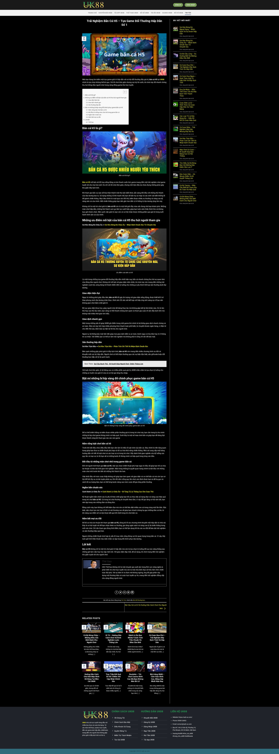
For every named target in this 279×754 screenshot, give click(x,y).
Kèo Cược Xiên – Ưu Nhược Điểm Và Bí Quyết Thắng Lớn (187, 176)
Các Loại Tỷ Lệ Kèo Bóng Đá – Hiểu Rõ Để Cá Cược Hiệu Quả (188, 118)
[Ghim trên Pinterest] (128, 592)
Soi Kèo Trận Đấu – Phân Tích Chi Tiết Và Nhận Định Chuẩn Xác (188, 140)
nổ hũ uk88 (178, 13)
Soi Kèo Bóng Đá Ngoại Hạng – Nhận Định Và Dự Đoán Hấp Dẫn (188, 30)
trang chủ (92, 13)
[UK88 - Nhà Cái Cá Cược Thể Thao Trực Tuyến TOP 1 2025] (93, 5)
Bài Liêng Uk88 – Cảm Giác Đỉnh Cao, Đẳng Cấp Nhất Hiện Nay (157, 677)
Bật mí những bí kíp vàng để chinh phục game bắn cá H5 (104, 107)
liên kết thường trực (139, 600)
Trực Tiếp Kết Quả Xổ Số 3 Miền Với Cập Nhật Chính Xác (113, 677)
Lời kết (87, 120)
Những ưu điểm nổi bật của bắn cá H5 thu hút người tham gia (105, 98)
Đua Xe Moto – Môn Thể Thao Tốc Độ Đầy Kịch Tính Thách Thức (188, 92)
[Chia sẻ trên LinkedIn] (132, 592)
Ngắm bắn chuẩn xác (94, 115)
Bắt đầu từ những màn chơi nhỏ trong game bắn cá (103, 112)
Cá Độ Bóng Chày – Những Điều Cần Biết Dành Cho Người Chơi (91, 638)
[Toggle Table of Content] (124, 92)
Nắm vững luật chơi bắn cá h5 (97, 110)
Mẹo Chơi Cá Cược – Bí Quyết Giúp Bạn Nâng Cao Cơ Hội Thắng (188, 153)
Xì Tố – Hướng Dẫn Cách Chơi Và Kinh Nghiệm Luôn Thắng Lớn (113, 638)
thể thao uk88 (132, 13)
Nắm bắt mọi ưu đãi (94, 117)
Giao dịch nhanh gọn (94, 102)
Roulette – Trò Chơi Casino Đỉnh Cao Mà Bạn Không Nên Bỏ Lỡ (135, 677)
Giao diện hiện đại (93, 100)
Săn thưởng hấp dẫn (94, 105)
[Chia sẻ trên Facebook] (116, 592)
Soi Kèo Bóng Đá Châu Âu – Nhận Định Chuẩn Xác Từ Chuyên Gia (188, 44)
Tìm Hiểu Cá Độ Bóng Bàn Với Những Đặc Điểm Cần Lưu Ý (188, 165)
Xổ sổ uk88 (144, 13)
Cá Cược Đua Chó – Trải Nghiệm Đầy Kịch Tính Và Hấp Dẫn (157, 638)
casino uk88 (167, 13)
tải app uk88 (119, 13)
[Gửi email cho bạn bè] (124, 592)
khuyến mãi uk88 (105, 13)
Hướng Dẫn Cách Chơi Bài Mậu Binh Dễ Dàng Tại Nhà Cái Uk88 (91, 677)
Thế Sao (91, 122)
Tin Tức (188, 13)
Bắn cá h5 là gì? (90, 95)
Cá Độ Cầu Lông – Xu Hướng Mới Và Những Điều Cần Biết (188, 56)
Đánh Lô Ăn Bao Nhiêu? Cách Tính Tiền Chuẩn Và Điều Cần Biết (135, 638)
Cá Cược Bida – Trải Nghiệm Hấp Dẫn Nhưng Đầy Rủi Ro (187, 129)
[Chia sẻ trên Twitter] (120, 592)
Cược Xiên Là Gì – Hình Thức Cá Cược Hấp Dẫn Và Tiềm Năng (187, 106)
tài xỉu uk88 (155, 13)
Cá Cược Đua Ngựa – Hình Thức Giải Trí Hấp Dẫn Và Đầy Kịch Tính (188, 79)
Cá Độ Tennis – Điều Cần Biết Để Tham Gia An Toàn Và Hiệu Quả (188, 187)
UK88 (162, 79)
